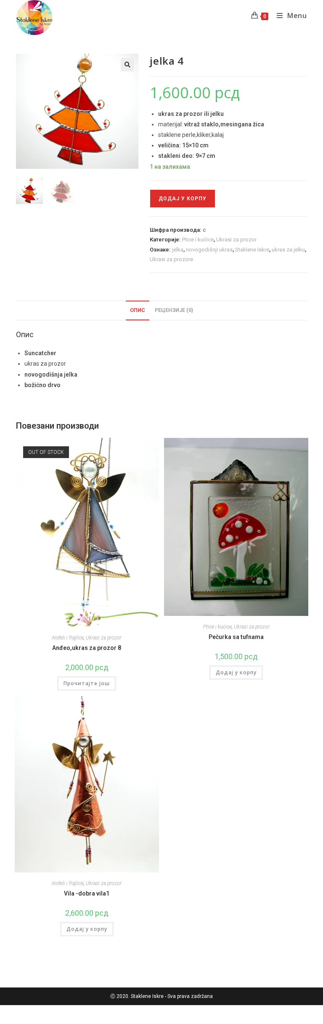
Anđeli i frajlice (68, 638)
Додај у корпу (183, 199)
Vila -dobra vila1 (86, 893)
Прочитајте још (87, 683)
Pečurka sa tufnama (236, 637)
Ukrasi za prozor (236, 239)
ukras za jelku (288, 249)
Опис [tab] (137, 310)
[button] (127, 64)
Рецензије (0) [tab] (174, 310)
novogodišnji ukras (209, 249)
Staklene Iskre (252, 249)
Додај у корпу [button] (236, 672)
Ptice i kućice (198, 239)
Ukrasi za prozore (171, 259)
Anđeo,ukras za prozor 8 (86, 647)
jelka (177, 249)
